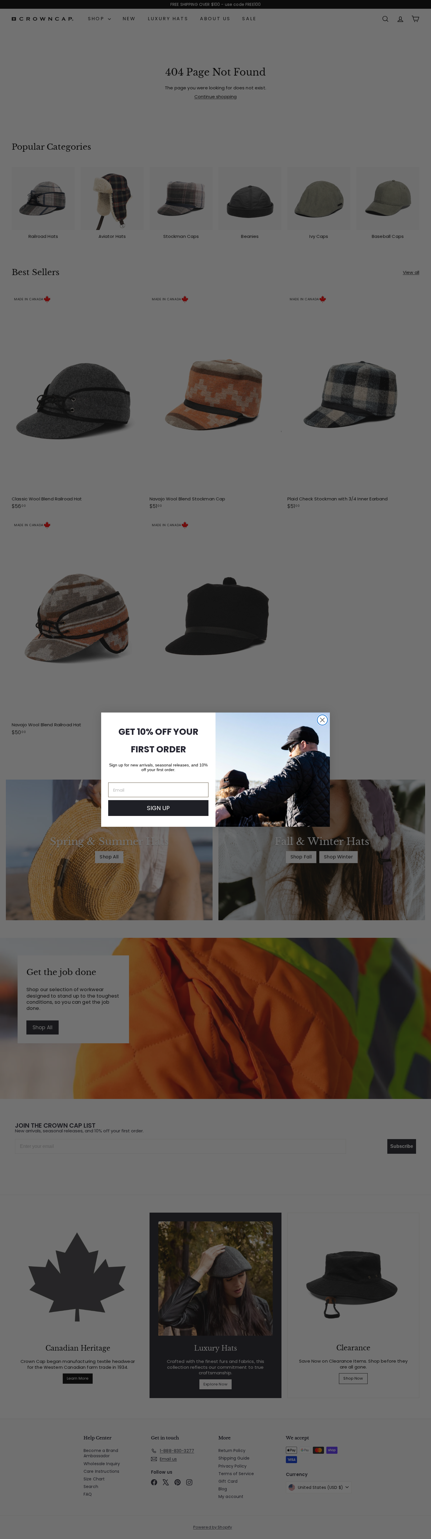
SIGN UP (158, 808)
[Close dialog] (322, 720)
